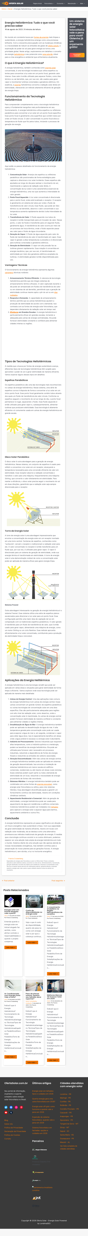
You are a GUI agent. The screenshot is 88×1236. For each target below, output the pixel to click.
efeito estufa (53, 46)
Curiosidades (33, 1001)
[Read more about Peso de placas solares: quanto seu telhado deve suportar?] (34, 985)
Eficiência (14, 312)
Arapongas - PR (66, 1116)
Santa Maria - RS (67, 1135)
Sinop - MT (64, 1127)
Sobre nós (8, 1124)
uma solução (48, 54)
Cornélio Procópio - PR (69, 1109)
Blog (6, 1120)
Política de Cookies (12, 1135)
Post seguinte (58, 881)
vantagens (9, 273)
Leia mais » (10, 947)
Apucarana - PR (66, 1120)
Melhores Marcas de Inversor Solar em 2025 (54, 997)
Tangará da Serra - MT (69, 1124)
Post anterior (8, 881)
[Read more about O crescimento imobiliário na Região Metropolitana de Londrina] (55, 900)
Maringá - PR (65, 1098)
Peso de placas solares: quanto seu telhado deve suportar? (33, 996)
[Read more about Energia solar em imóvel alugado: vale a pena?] (13, 901)
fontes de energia (41, 37)
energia (18, 85)
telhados (54, 807)
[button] (53, 3)
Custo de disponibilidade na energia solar (34, 912)
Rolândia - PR (65, 1105)
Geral (5, 915)
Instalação (28, 1003)
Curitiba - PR (65, 1102)
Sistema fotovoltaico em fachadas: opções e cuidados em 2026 (42, 1130)
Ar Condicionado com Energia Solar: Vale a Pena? (12, 995)
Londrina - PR (65, 1094)
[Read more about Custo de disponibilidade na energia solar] (34, 901)
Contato (7, 1139)
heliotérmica (19, 54)
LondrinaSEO (45, 1223)
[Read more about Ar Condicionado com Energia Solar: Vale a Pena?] (13, 985)
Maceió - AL (65, 1142)
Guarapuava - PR (67, 1139)
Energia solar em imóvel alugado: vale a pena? (11, 911)
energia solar (50, 68)
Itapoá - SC (64, 1131)
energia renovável (44, 784)
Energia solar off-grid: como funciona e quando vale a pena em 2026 (43, 1109)
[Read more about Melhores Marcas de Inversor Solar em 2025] (55, 986)
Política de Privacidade (13, 1128)
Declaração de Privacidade (15, 1131)
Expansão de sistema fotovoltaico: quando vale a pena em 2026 (43, 1120)
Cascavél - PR (66, 1113)
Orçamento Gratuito (77, 55)
